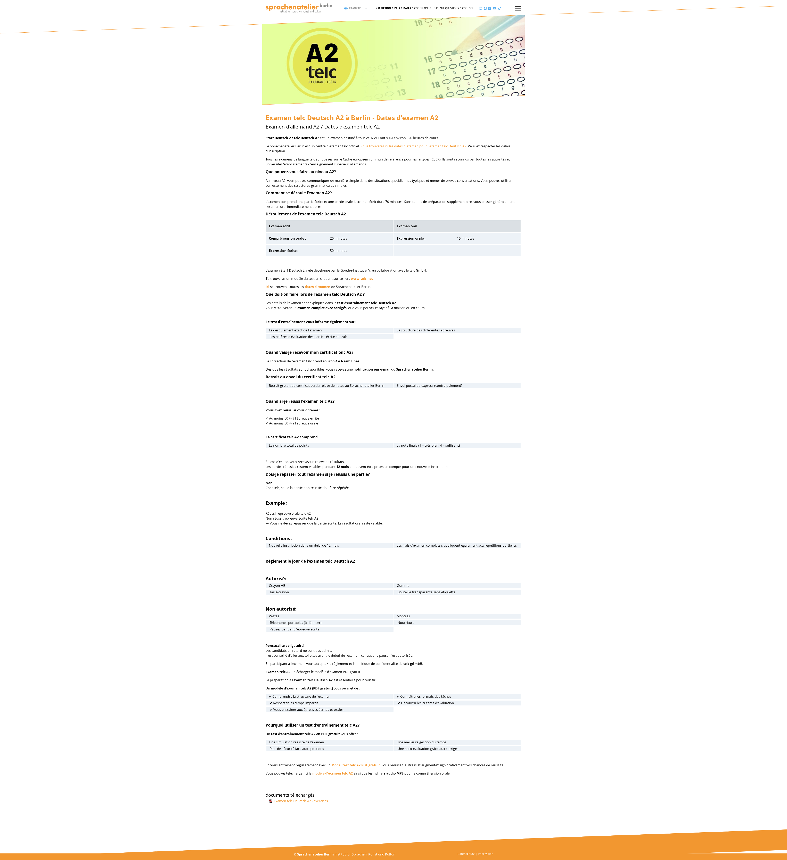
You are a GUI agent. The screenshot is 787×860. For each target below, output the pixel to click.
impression (485, 854)
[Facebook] (485, 8)
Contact (467, 8)
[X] (489, 8)
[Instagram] (480, 8)
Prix (397, 8)
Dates (407, 8)
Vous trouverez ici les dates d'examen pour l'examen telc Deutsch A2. (414, 146)
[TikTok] (499, 8)
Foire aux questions (445, 8)
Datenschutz (466, 854)
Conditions (421, 8)
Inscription (383, 8)
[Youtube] (494, 8)
